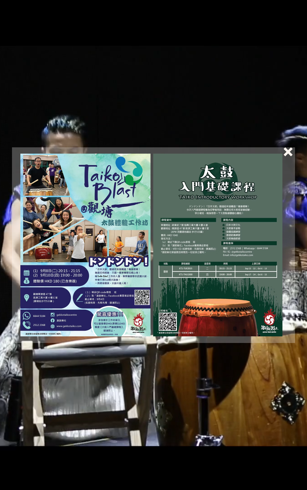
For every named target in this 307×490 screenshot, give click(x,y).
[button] (288, 151)
